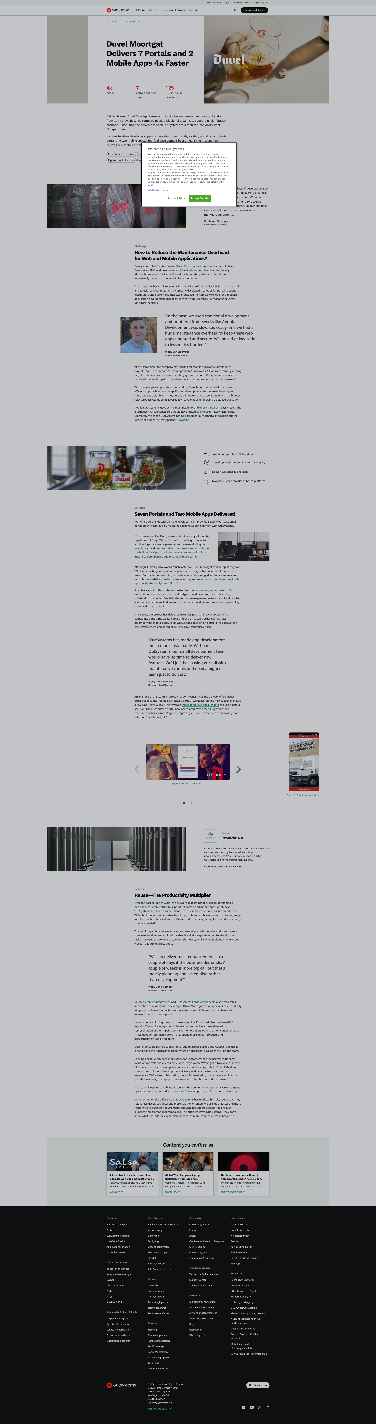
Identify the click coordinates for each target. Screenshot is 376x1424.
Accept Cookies (200, 198)
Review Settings (176, 198)
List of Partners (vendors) (158, 190)
